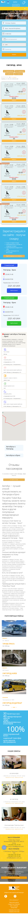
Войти (15, 2)
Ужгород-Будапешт (12, 703)
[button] (24, 89)
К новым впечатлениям (14, 877)
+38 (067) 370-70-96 (14, 912)
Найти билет (14, 290)
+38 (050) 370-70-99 (14, 910)
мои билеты (16, 5)
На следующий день (9, 71)
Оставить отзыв (14, 479)
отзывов (13, 77)
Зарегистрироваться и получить (14, 256)
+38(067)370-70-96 (18, 777)
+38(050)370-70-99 (9, 777)
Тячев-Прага (9, 643)
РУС (8, 3)
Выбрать (14, 100)
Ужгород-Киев (10, 673)
